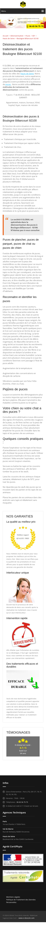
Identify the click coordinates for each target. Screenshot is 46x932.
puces (8, 84)
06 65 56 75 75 (35, 26)
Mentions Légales (13, 897)
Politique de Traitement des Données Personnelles (21, 901)
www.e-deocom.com (26, 918)
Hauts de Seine (27, 73)
